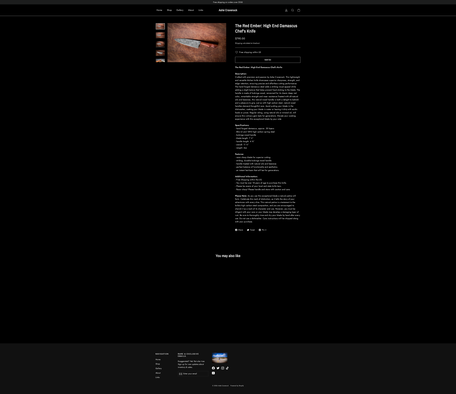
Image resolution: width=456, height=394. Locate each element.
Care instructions (270, 218)
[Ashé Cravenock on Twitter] (218, 368)
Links (201, 10)
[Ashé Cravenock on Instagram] (222, 368)
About (191, 10)
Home (159, 10)
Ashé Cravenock (228, 10)
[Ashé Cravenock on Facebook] (213, 368)
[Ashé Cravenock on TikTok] (227, 368)
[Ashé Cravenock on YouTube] (213, 373)
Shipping (238, 43)
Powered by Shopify (237, 386)
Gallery (179, 10)
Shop (169, 10)
